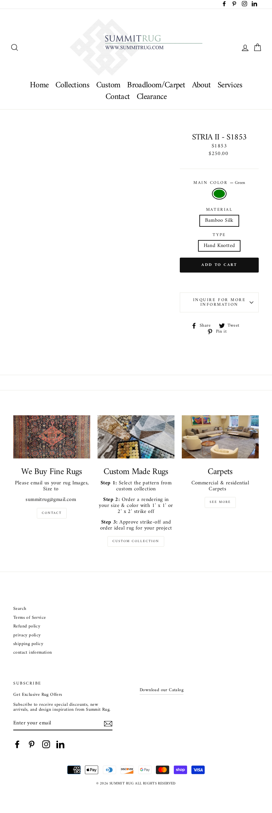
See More (220, 502)
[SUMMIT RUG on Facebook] (17, 744)
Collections (72, 85)
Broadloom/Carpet (156, 85)
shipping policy (28, 644)
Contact (117, 97)
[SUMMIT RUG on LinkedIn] (60, 744)
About (201, 85)
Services (230, 85)
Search (19, 609)
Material (219, 209)
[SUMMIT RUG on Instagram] (46, 744)
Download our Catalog (161, 690)
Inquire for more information (219, 302)
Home (39, 85)
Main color (219, 183)
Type (219, 235)
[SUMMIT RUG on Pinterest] (31, 744)
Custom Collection (135, 541)
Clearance (152, 97)
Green (219, 194)
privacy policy (27, 635)
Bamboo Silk (219, 220)
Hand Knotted (219, 245)
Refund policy (26, 626)
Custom (108, 85)
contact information (32, 653)
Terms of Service (29, 618)
